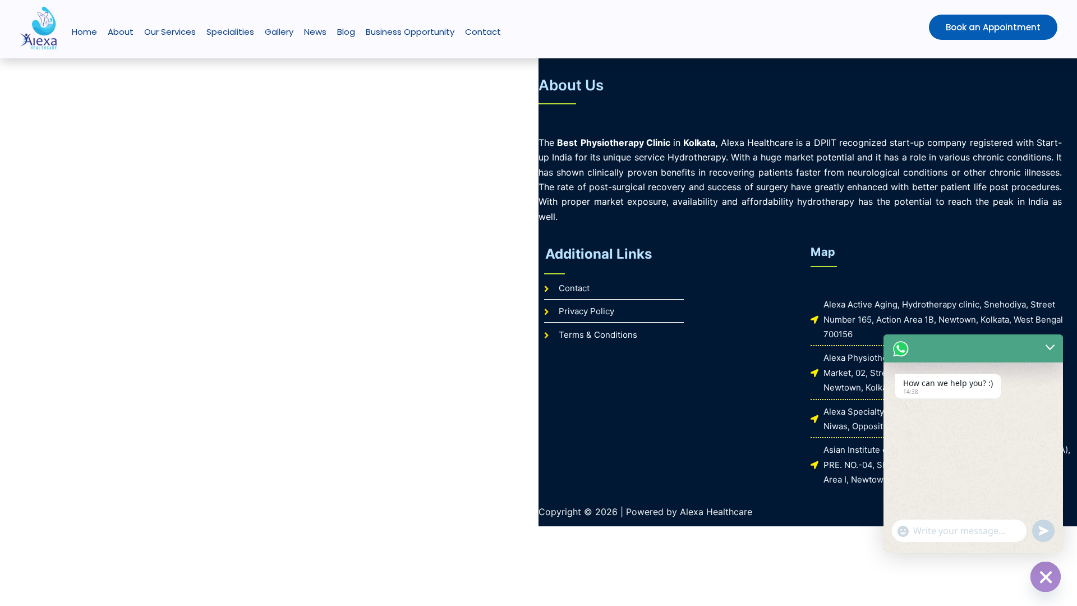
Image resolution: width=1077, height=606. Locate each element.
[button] (969, 27)
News (315, 32)
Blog (346, 32)
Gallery (279, 32)
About (121, 32)
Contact (483, 32)
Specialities (230, 32)
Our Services (170, 32)
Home (84, 32)
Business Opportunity (410, 32)
